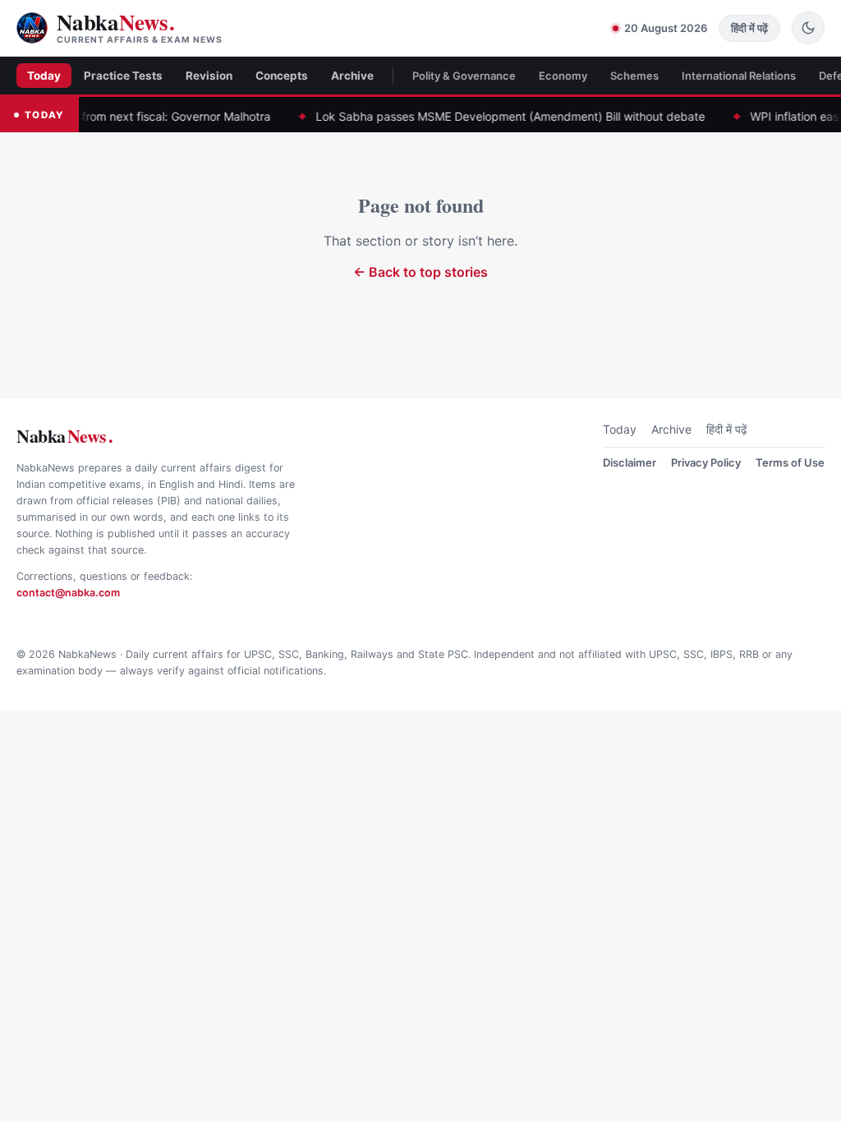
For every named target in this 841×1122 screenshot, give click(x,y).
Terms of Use (790, 462)
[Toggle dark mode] (808, 27)
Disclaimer (629, 462)
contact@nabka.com (68, 592)
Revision (209, 75)
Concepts (281, 75)
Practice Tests (123, 75)
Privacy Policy (706, 462)
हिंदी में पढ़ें (726, 429)
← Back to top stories (420, 272)
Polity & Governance (464, 75)
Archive (352, 75)
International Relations (739, 75)
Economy (563, 75)
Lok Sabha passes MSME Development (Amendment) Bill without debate (486, 116)
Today (44, 75)
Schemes (634, 75)
